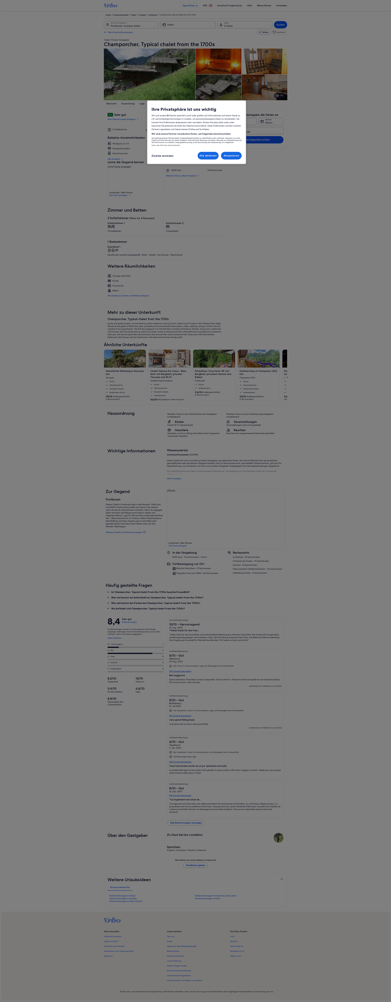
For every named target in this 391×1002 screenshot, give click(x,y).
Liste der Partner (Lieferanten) (166, 145)
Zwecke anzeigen (163, 155)
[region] (196, 132)
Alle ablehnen (208, 155)
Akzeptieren (231, 155)
